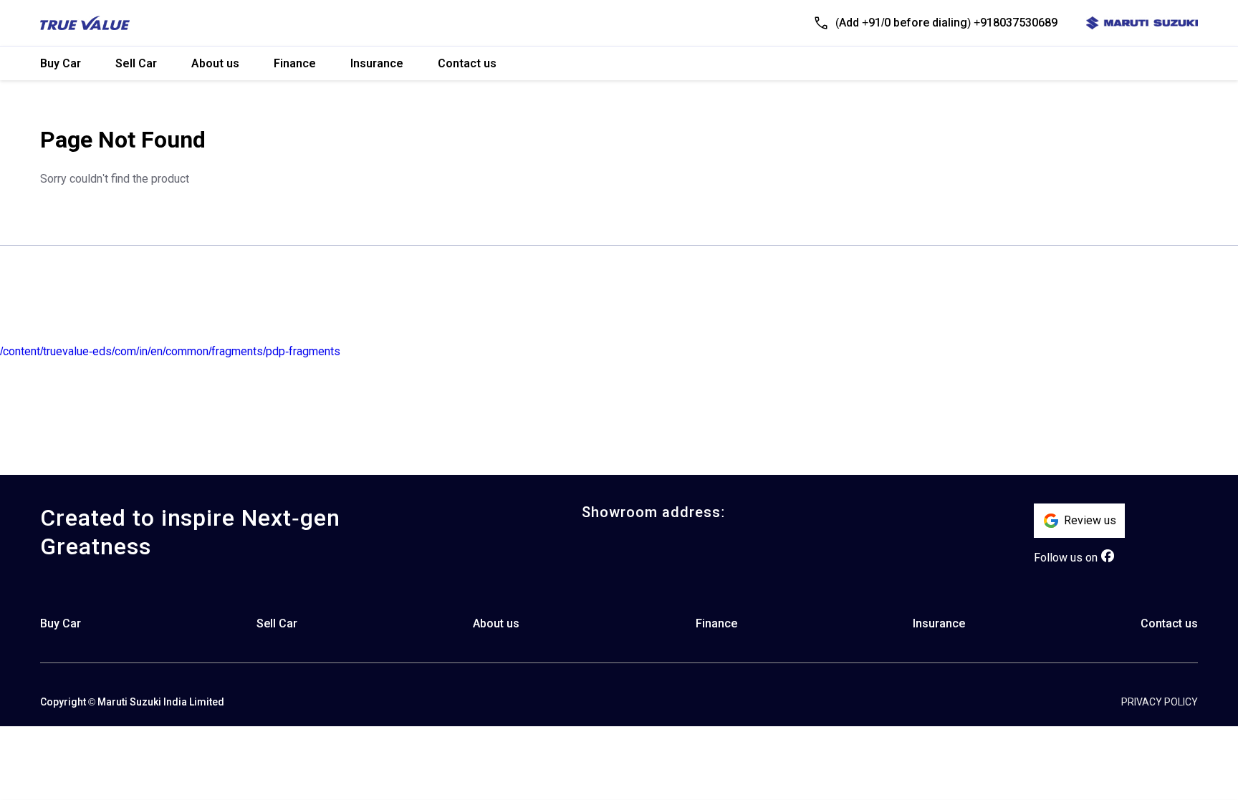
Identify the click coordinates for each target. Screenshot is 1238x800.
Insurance (376, 63)
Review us (1090, 520)
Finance (295, 63)
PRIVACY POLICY (1159, 702)
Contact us (467, 63)
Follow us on (1066, 557)
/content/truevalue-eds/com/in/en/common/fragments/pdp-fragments (170, 351)
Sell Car (136, 63)
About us (215, 63)
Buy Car (60, 63)
